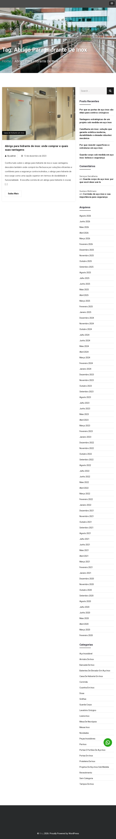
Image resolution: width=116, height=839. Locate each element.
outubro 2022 (86, 454)
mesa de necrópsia (88, 722)
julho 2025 (84, 278)
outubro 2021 (86, 522)
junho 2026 (85, 221)
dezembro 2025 (87, 250)
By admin (11, 156)
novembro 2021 (87, 516)
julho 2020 (84, 607)
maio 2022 (84, 482)
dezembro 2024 (87, 318)
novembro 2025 (87, 255)
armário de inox (87, 659)
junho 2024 (85, 340)
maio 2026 (84, 227)
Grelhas (83, 699)
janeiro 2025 (85, 312)
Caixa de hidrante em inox (14, 133)
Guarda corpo (86, 705)
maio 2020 (84, 618)
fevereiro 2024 (86, 363)
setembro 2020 (87, 596)
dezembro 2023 (87, 374)
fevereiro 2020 (86, 635)
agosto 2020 (85, 601)
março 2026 (85, 238)
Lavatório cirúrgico (88, 710)
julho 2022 (84, 471)
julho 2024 (84, 335)
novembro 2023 (87, 380)
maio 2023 (84, 414)
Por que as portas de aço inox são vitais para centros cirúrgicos (96, 111)
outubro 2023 (86, 386)
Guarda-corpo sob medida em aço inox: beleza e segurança (97, 156)
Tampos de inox (87, 784)
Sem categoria (86, 778)
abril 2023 (84, 420)
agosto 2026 (85, 216)
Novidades (84, 733)
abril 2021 (84, 556)
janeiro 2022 (85, 505)
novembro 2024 (87, 323)
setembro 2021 (87, 528)
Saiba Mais (13, 193)
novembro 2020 (87, 584)
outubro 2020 (86, 590)
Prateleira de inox (87, 761)
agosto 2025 (85, 272)
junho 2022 (85, 476)
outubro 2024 (86, 329)
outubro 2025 (86, 261)
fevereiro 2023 (86, 431)
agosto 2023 (85, 397)
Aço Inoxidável (86, 653)
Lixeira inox (84, 716)
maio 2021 (84, 550)
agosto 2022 (85, 465)
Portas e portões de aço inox (92, 750)
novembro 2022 (87, 448)
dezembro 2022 (87, 442)
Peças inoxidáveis (87, 739)
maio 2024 (84, 346)
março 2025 (85, 301)
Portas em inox (86, 756)
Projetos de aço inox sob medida (94, 767)
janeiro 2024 (85, 369)
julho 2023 (84, 403)
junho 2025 (85, 284)
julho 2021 (84, 539)
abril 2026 (84, 233)
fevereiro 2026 (86, 244)
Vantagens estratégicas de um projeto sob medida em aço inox (96, 121)
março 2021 (85, 562)
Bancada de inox (87, 665)
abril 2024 (84, 352)
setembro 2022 (87, 459)
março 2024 (85, 357)
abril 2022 (84, 488)
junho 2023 (85, 408)
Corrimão (84, 682)
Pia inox (83, 744)
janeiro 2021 (85, 573)
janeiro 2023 (85, 437)
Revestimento (86, 773)
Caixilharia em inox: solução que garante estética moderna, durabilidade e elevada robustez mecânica (96, 133)
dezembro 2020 (87, 579)
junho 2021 (85, 545)
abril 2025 (84, 295)
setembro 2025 (87, 267)
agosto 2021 (85, 533)
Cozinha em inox (87, 688)
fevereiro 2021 (86, 567)
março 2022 (85, 493)
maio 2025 (84, 289)
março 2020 (85, 630)
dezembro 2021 (87, 510)
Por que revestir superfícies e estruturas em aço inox (94, 146)
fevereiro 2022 (86, 499)
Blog (41, 833)
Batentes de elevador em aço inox (95, 670)
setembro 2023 (87, 391)
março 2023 (85, 425)
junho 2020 (85, 613)
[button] (112, 3)
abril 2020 (84, 624)
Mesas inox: (85, 727)
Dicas (82, 693)
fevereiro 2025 (86, 306)
